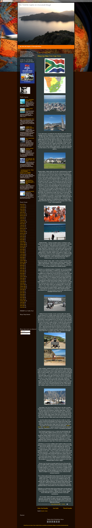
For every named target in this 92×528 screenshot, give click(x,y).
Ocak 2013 (22, 218)
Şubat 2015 (22, 212)
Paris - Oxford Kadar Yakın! (30, 139)
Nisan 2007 (22, 268)
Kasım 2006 (22, 271)
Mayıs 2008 (22, 263)
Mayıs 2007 (22, 267)
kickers (40, 525)
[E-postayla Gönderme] (67, 504)
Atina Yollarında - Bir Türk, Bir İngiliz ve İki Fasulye (30, 159)
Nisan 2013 (22, 217)
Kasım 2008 (22, 255)
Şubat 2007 (22, 270)
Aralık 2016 (22, 210)
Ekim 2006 (22, 273)
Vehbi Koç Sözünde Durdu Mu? (29, 149)
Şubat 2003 (22, 305)
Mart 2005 (22, 291)
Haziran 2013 (22, 215)
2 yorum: (63, 504)
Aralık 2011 (22, 225)
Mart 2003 (22, 304)
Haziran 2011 (22, 228)
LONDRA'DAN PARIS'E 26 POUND (30, 127)
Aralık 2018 (22, 207)
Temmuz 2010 (23, 231)
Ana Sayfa (55, 508)
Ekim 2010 (22, 230)
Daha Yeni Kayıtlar (43, 508)
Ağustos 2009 (22, 243)
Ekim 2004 (22, 294)
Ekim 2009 (22, 239)
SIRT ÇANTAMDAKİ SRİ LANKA (27, 119)
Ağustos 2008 (22, 260)
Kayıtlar (23, 331)
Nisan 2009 (22, 247)
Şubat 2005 (22, 292)
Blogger (54, 525)
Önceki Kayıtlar (67, 508)
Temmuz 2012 (23, 222)
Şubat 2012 (22, 223)
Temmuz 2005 (23, 286)
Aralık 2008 (22, 254)
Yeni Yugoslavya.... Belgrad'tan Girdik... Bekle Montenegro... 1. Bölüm (30, 182)
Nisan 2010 (22, 235)
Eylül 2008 (22, 259)
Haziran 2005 (22, 288)
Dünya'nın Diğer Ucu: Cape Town (49, 56)
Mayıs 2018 (22, 209)
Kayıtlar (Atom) (44, 511)
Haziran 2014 (22, 214)
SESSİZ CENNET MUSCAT (29, 109)
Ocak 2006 (22, 280)
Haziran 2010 (22, 233)
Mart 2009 (22, 249)
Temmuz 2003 (23, 300)
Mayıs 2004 (22, 297)
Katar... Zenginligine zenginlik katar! (30, 100)
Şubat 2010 (22, 236)
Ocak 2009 (22, 252)
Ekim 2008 (22, 257)
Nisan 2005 (22, 289)
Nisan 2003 (22, 302)
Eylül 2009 (22, 241)
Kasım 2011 (22, 227)
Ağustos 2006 (22, 276)
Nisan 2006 (22, 278)
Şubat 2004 (22, 299)
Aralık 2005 (22, 281)
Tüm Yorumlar (25, 333)
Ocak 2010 (22, 238)
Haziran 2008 (22, 262)
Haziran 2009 (22, 246)
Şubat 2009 (22, 251)
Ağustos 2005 (22, 284)
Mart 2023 (22, 204)
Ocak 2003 (22, 307)
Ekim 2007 (22, 265)
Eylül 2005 (22, 283)
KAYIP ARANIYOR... (30, 191)
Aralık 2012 (22, 220)
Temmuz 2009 (23, 244)
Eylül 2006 (22, 275)
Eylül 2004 (22, 296)
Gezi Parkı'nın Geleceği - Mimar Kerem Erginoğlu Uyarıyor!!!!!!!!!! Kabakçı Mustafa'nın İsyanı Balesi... (27, 171)
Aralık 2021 (22, 206)
